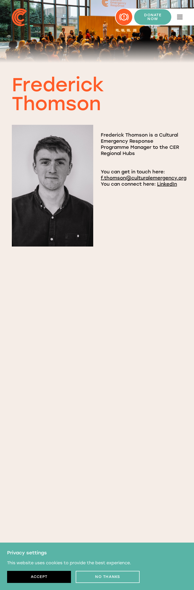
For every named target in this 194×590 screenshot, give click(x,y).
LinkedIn (167, 184)
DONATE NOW (152, 17)
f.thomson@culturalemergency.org (143, 178)
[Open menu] (179, 17)
